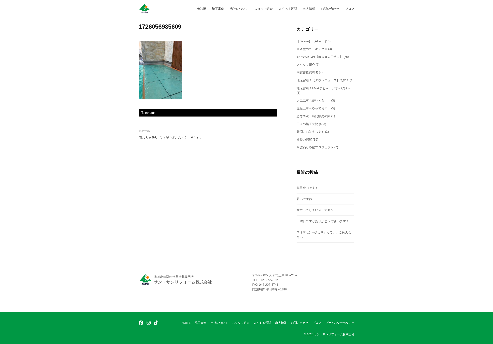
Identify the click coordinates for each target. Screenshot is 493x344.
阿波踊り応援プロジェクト (315, 147)
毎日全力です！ (307, 187)
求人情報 (309, 8)
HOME (201, 8)
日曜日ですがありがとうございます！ (323, 221)
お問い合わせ (330, 8)
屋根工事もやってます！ (313, 108)
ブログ (349, 8)
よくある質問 (287, 8)
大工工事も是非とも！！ (313, 100)
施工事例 (218, 8)
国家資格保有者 (307, 72)
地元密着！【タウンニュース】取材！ (323, 80)
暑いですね (304, 199)
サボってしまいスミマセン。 (317, 210)
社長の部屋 (304, 139)
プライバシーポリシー (339, 322)
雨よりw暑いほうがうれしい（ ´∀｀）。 (171, 137)
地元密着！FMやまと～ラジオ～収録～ (323, 88)
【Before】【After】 (310, 41)
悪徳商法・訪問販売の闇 (313, 116)
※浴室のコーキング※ (312, 49)
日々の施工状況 (307, 124)
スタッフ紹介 (263, 8)
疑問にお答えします (310, 131)
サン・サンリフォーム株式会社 (334, 334)
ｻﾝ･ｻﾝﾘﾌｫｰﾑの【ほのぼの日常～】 (320, 57)
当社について (239, 8)
